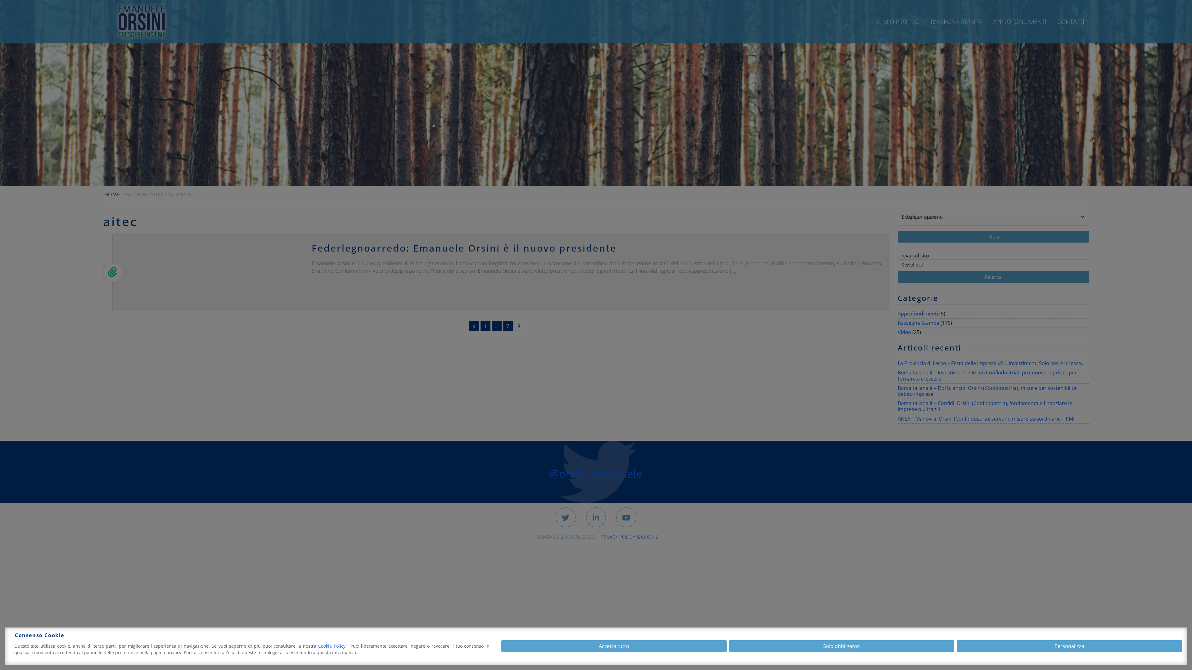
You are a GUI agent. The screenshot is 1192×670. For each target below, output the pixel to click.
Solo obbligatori (841, 646)
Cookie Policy (332, 646)
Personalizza (1069, 646)
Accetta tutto (614, 646)
